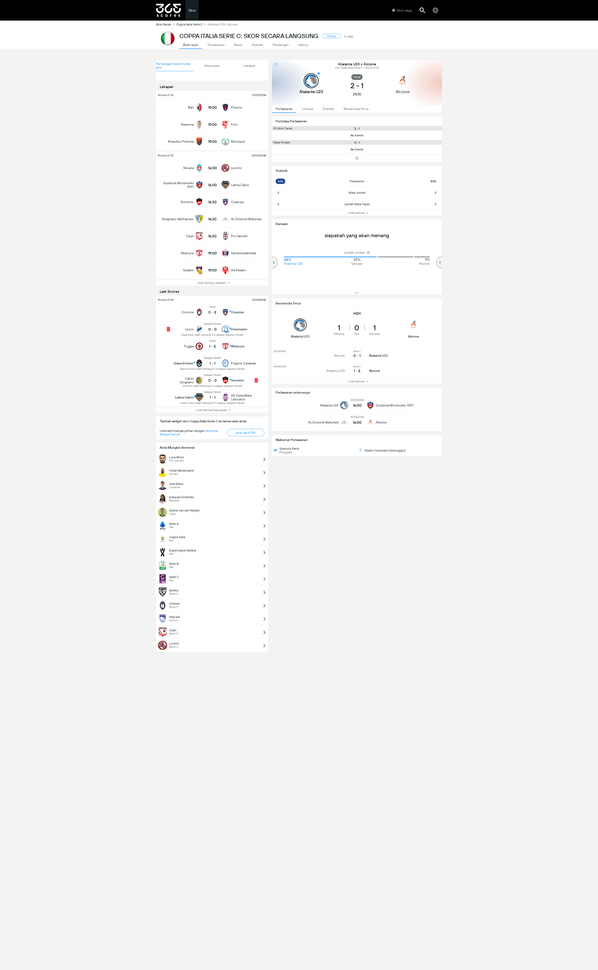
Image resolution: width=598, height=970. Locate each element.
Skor (192, 10)
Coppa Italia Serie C (189, 24)
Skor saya (404, 10)
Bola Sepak (163, 24)
